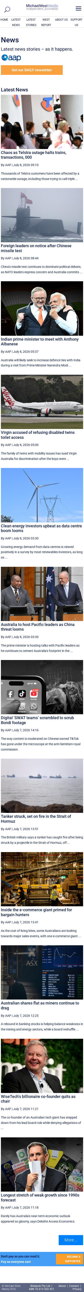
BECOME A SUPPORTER (72, 1259)
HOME (4, 19)
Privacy (77, 1289)
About (62, 1286)
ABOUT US (61, 19)
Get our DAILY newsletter (32, 70)
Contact (74, 1286)
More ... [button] (71, 1240)
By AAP (6, 165)
